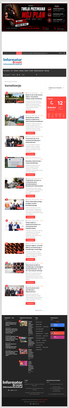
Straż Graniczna (40, 342)
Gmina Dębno (39, 328)
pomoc (45, 335)
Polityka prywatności (39, 70)
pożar (38, 340)
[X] (10, 390)
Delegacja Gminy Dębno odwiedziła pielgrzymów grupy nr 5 (31, 341)
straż (44, 340)
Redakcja (21, 70)
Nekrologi (47, 70)
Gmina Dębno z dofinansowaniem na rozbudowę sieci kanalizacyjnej (33, 225)
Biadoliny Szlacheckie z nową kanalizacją (33, 162)
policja (38, 335)
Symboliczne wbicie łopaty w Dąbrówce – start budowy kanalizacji (34, 119)
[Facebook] (8, 390)
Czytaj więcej (30, 112)
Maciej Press (29, 93)
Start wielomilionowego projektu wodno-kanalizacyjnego (34, 203)
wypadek (39, 349)
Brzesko (39, 326)
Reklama (26, 70)
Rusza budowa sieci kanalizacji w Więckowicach (32, 290)
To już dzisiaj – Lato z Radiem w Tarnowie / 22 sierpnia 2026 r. (31, 366)
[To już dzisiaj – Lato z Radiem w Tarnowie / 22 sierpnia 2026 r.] (23, 363)
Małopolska (39, 333)
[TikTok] (15, 390)
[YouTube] (12, 390)
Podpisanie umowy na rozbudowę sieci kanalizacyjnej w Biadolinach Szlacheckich (34, 183)
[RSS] (17, 390)
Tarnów (45, 347)
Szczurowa (39, 345)
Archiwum (16, 70)
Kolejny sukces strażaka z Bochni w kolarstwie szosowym (35, 53)
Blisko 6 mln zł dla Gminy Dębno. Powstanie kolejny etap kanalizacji (34, 97)
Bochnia (39, 322)
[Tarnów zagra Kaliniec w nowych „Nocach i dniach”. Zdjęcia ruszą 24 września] (23, 323)
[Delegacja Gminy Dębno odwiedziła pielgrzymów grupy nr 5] (23, 339)
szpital (38, 347)
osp (46, 333)
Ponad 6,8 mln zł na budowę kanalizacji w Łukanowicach (33, 140)
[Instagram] (13, 390)
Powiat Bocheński (40, 338)
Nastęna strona (39, 310)
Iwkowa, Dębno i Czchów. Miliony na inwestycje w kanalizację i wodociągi (34, 247)
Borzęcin (39, 324)
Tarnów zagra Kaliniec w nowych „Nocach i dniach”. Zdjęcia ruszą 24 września (30, 327)
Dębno (45, 326)
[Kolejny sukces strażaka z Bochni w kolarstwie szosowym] (23, 351)
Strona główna (6, 70)
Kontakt (31, 70)
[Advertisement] (34, 41)
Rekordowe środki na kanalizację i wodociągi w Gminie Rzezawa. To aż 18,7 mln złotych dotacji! (34, 268)
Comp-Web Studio (41, 401)
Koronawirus (39, 331)
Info (12, 70)
